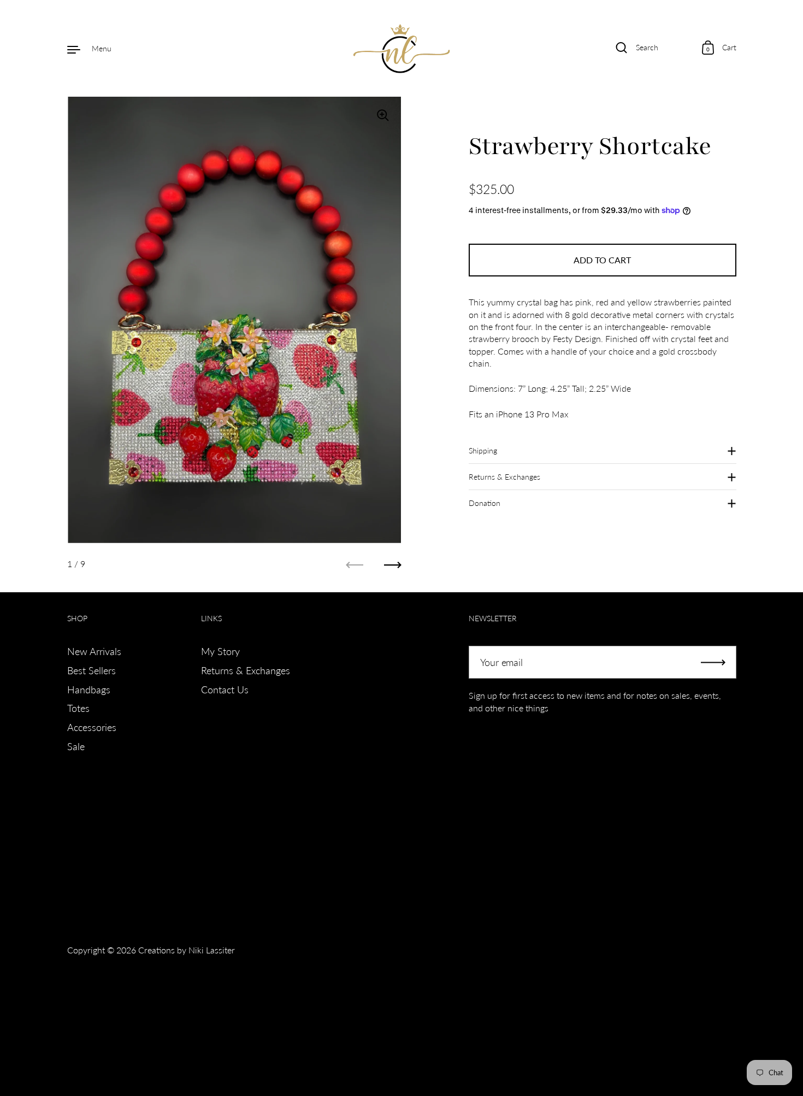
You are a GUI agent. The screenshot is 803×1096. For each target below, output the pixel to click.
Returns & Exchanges (504, 476)
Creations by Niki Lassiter (186, 950)
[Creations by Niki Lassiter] (401, 48)
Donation (484, 503)
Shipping (483, 450)
